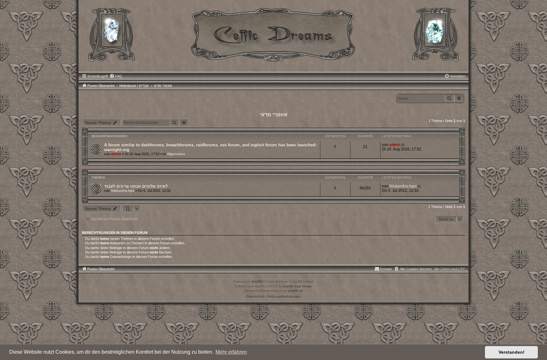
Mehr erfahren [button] (231, 352)
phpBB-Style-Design (297, 286)
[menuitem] (116, 76)
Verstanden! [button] (512, 352)
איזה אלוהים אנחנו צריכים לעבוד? (136, 186)
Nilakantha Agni (122, 190)
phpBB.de (295, 290)
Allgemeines (176, 154)
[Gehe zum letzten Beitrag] (403, 145)
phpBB (257, 281)
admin (116, 154)
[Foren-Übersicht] (273, 34)
